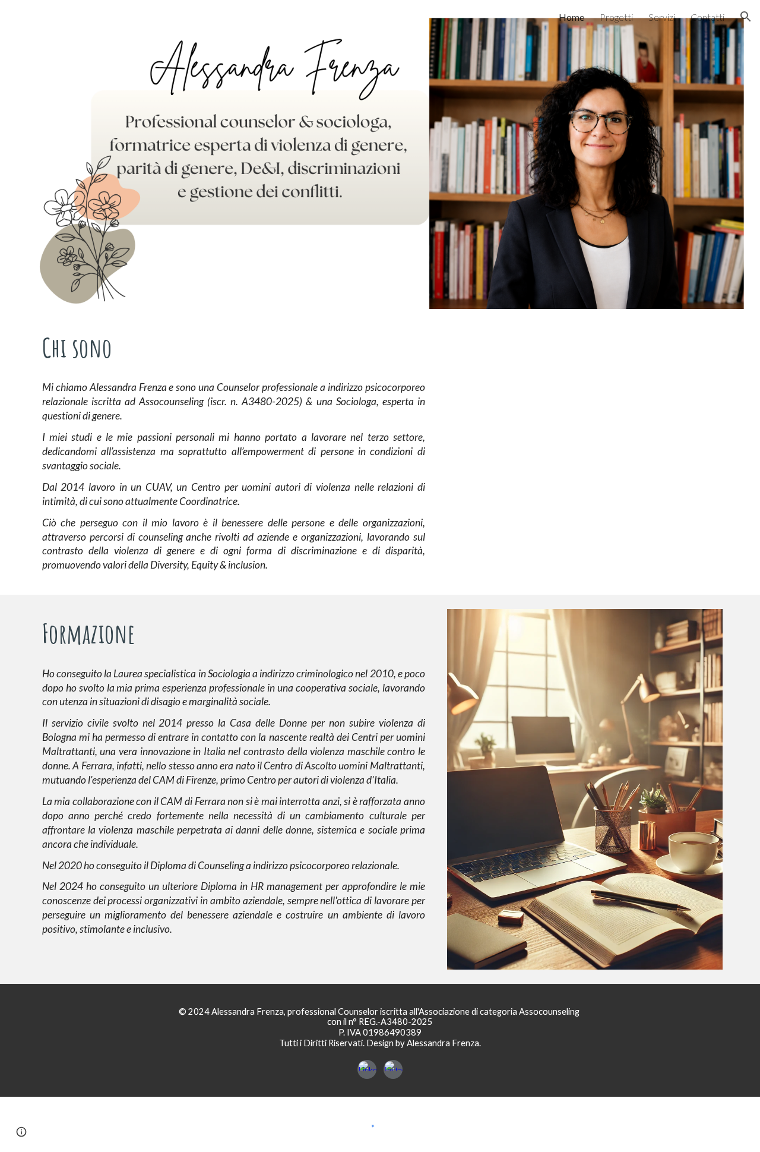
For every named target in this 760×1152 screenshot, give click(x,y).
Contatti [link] (707, 17)
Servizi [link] (661, 17)
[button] (746, 16)
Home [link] (571, 17)
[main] (233, 347)
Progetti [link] (616, 17)
